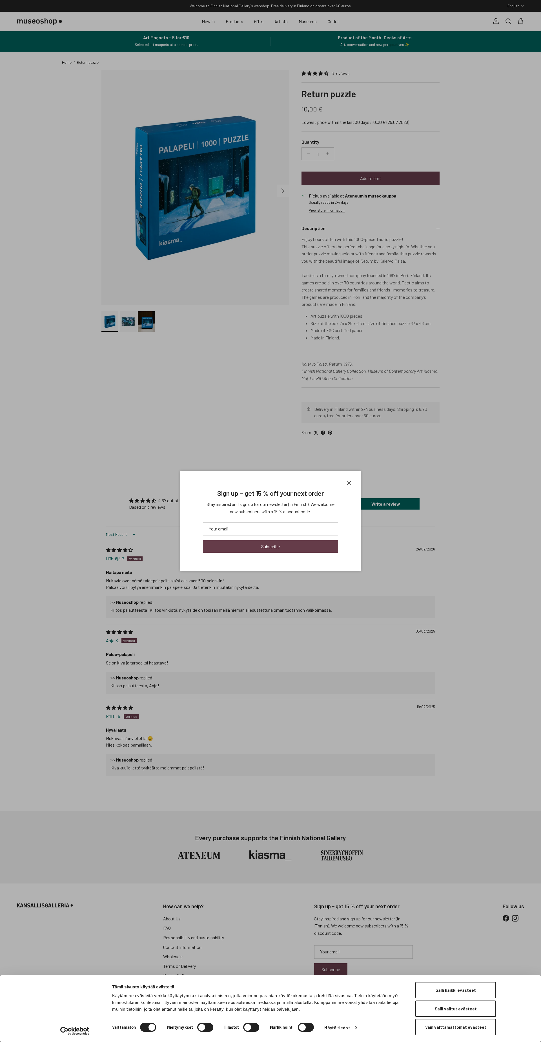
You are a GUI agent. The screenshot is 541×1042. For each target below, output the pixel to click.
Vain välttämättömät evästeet (455, 1027)
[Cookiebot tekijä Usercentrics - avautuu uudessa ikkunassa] (74, 1031)
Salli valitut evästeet (456, 1008)
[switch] (205, 1027)
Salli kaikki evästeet (456, 990)
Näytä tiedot (337, 1027)
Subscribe (270, 546)
